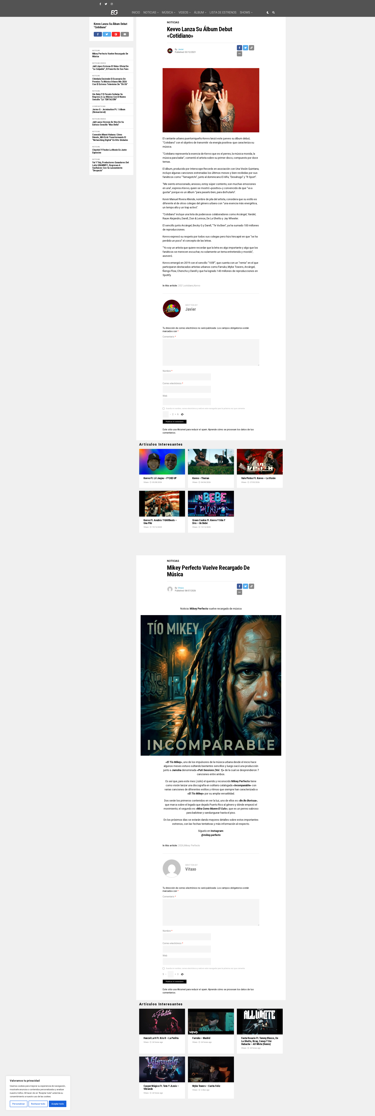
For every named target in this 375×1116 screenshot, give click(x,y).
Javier (181, 49)
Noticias (149, 12)
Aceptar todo (57, 1104)
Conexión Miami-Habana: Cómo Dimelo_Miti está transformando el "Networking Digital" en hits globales (110, 137)
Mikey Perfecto (192, 826)
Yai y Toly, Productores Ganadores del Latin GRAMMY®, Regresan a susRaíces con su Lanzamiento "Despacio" (110, 166)
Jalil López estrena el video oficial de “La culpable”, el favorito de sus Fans (110, 67)
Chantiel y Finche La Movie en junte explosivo (109, 151)
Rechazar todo (38, 1104)
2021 (181, 285)
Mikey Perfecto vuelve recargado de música (110, 55)
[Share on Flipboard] (116, 34)
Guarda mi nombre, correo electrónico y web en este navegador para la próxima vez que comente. (205, 408)
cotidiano (188, 285)
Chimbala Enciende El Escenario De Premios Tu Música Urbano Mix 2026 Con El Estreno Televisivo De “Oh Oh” (109, 82)
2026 (181, 826)
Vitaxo (146, 482)
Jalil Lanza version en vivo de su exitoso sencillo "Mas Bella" (108, 123)
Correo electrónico (173, 383)
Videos (183, 12)
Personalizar (18, 1104)
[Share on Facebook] (98, 34)
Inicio (136, 12)
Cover (94, 106)
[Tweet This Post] (107, 34)
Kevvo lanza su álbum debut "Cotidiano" (110, 25)
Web (165, 395)
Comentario (169, 336)
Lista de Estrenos (223, 12)
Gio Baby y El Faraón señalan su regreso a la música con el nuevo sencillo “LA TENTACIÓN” (109, 97)
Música (167, 12)
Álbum (199, 12)
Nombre (167, 371)
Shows (245, 12)
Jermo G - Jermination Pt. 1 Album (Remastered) (108, 110)
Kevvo (197, 285)
